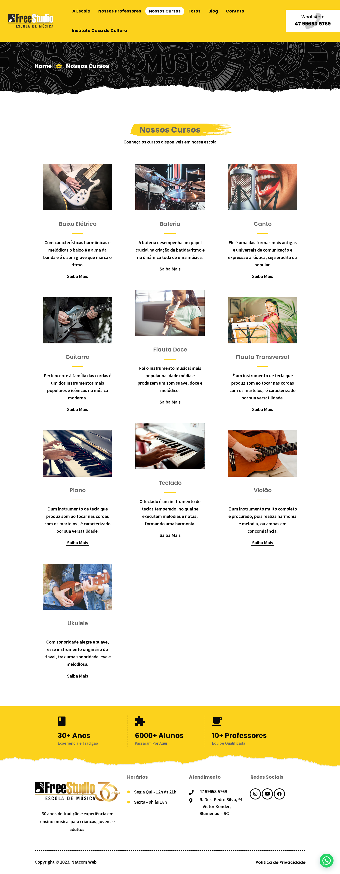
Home (43, 66)
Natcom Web (84, 862)
